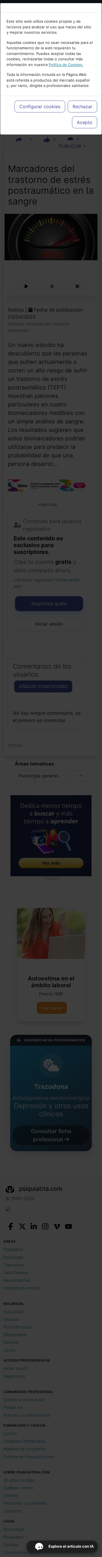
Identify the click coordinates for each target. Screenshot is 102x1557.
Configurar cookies (39, 106)
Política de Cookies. (66, 64)
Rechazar (82, 106)
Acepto (84, 122)
